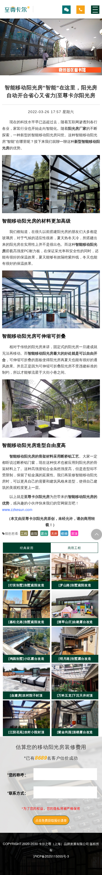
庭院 (34, 533)
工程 (24, 533)
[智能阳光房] (17, 9)
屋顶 (74, 533)
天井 (54, 533)
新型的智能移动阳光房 (38, 134)
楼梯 (64, 533)
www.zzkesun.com (17, 509)
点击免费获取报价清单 (51, 820)
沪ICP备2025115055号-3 (51, 856)
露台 (44, 533)
